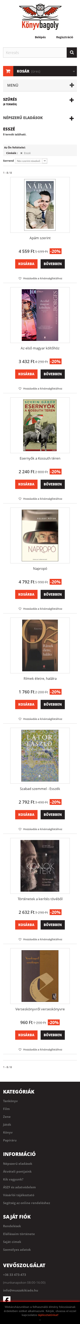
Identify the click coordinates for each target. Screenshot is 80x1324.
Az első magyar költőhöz (40, 348)
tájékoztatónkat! (48, 1315)
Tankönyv (10, 1101)
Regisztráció (64, 37)
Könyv (8, 1132)
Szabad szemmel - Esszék (40, 788)
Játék (7, 1124)
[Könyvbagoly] (40, 16)
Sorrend (8, 161)
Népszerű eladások (23, 117)
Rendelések (12, 1226)
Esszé (27, 153)
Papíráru (10, 1140)
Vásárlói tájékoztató (18, 1195)
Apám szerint (40, 237)
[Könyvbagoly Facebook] (40, 1300)
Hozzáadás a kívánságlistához (42, 278)
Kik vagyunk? (13, 1179)
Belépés (40, 37)
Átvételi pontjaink (17, 1171)
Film (6, 1109)
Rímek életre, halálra (40, 678)
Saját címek (12, 1242)
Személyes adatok (17, 1250)
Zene (7, 1117)
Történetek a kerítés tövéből (40, 898)
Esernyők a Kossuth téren (40, 458)
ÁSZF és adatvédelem (19, 1187)
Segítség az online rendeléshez (26, 1203)
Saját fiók (17, 1216)
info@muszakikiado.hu (20, 1290)
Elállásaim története (19, 1234)
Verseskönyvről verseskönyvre (40, 1009)
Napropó (40, 568)
